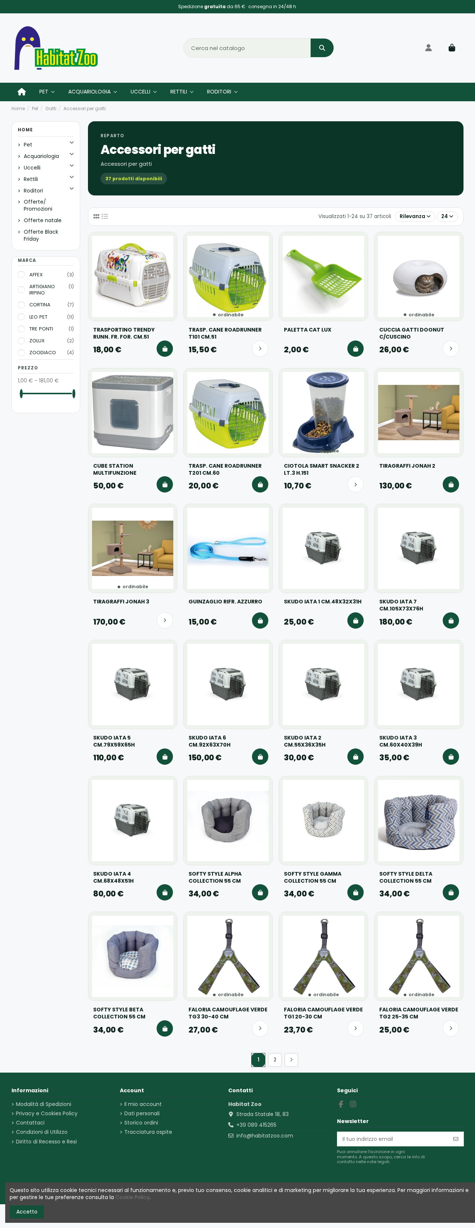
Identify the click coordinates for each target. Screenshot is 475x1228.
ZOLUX (51, 341)
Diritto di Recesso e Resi (46, 1141)
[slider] (21, 393)
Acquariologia (41, 156)
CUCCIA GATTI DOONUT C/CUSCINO (411, 333)
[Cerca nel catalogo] (322, 48)
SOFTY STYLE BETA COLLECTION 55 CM (119, 1013)
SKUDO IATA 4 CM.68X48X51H (113, 877)
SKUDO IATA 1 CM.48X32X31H (322, 601)
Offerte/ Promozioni (38, 205)
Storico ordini (141, 1122)
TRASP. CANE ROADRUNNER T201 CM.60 (225, 469)
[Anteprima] (167, 256)
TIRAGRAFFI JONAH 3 (121, 601)
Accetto (26, 1211)
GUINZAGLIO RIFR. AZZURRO (225, 601)
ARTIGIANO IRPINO (51, 289)
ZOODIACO (51, 352)
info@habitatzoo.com (264, 1135)
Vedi (260, 348)
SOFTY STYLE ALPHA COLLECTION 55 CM (215, 877)
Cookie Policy (132, 1197)
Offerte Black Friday (41, 235)
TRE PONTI (51, 329)
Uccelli (32, 167)
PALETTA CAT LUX (307, 329)
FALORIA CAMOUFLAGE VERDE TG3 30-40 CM (228, 1013)
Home (25, 130)
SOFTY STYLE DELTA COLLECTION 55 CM (405, 877)
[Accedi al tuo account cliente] (429, 48)
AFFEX (51, 274)
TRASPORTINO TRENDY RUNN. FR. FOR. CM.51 (124, 333)
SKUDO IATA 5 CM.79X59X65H (114, 741)
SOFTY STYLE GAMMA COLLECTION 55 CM (312, 877)
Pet (28, 144)
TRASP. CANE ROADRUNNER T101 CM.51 (225, 333)
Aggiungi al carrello (165, 348)
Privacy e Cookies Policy (47, 1113)
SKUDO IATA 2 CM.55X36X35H (304, 741)
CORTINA (51, 305)
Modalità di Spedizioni (43, 1104)
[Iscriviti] (455, 1139)
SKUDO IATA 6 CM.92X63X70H (209, 741)
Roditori (33, 190)
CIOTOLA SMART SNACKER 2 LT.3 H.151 (321, 469)
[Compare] (167, 242)
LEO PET (51, 317)
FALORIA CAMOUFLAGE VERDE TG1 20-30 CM (323, 1013)
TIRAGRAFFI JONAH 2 (407, 466)
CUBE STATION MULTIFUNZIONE (115, 469)
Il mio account (143, 1104)
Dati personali (142, 1113)
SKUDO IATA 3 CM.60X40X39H (400, 741)
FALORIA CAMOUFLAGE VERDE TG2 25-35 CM (418, 1013)
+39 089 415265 (256, 1125)
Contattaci (30, 1122)
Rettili (31, 179)
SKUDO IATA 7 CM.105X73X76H (401, 605)
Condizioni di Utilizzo (42, 1132)
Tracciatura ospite (148, 1132)
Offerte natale (43, 220)
